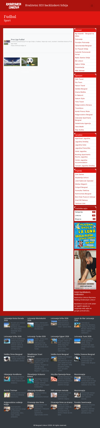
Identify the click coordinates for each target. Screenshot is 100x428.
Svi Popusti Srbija (81, 49)
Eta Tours (78, 82)
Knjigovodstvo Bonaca (83, 105)
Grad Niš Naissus (81, 200)
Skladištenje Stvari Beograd (34, 355)
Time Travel (79, 102)
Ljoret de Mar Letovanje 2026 (84, 319)
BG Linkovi (79, 61)
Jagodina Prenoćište (82, 148)
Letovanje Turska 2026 (36, 336)
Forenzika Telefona (82, 190)
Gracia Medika (80, 92)
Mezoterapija (79, 374)
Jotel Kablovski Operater (84, 181)
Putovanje (78, 39)
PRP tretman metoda (59, 390)
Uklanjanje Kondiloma (12, 374)
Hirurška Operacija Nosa (60, 374)
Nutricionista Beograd (83, 194)
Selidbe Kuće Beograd (60, 354)
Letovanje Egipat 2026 (60, 336)
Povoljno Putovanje (82, 42)
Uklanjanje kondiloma (36, 390)
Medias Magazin (81, 184)
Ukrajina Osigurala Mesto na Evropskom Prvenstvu (29, 69)
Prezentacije (79, 67)
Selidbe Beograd (81, 89)
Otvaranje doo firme (35, 402)
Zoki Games (79, 174)
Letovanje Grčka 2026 (59, 318)
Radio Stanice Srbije (82, 58)
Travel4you (79, 108)
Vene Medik (79, 127)
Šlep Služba (79, 130)
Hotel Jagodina (80, 151)
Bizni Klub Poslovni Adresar (85, 197)
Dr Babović (79, 95)
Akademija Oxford (81, 178)
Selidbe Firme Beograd (13, 354)
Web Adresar (80, 70)
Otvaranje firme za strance (61, 402)
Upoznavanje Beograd (83, 46)
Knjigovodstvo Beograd (83, 115)
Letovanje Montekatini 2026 (36, 319)
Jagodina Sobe (80, 145)
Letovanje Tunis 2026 (82, 336)
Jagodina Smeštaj (81, 142)
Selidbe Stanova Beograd (84, 354)
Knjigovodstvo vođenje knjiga (13, 403)
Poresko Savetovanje (82, 402)
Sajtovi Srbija (80, 64)
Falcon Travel (80, 86)
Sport (7, 20)
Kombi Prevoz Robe (82, 111)
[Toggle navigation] (92, 6)
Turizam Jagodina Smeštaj (85, 166)
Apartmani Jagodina (82, 138)
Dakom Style (80, 98)
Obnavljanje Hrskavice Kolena (36, 375)
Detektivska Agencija (83, 123)
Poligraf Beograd (81, 187)
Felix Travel (79, 79)
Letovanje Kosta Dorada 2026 (14, 319)
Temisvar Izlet (80, 203)
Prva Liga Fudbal (17, 39)
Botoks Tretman (10, 390)
